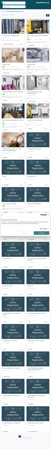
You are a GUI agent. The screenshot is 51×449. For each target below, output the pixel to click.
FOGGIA (29, 72)
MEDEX (4, 176)
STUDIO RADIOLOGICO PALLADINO (11, 368)
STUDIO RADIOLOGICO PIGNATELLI (11, 395)
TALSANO (5, 100)
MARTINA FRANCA (32, 101)
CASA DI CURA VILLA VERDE (9, 203)
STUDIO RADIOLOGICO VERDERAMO (11, 423)
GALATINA (30, 267)
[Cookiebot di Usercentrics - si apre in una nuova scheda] (41, 215)
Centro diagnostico (6, 37)
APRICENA (30, 349)
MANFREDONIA (31, 45)
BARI (29, 321)
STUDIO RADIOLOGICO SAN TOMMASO (12, 91)
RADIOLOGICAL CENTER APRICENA (36, 340)
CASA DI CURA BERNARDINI (34, 203)
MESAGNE (5, 267)
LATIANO (5, 321)
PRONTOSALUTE (31, 176)
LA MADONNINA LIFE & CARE (10, 340)
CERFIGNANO (31, 404)
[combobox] (14, 6)
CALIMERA (6, 431)
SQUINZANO (6, 184)
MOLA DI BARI (6, 72)
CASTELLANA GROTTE (32, 431)
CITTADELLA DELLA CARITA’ (34, 149)
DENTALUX (30, 286)
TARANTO (30, 157)
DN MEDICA (5, 64)
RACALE (5, 239)
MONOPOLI (30, 376)
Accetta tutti (41, 233)
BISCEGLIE (6, 157)
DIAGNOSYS (30, 64)
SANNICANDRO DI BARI (8, 44)
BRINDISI (5, 130)
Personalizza (24, 233)
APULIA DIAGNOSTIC (8, 258)
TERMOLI (30, 128)
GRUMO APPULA (7, 376)
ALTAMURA (6, 404)
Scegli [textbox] (8, 6)
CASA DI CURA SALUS (8, 286)
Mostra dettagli (43, 228)
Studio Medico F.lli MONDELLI (10, 35)
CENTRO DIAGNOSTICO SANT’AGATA (36, 313)
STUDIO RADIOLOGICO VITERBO (35, 423)
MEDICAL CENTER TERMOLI (34, 120)
